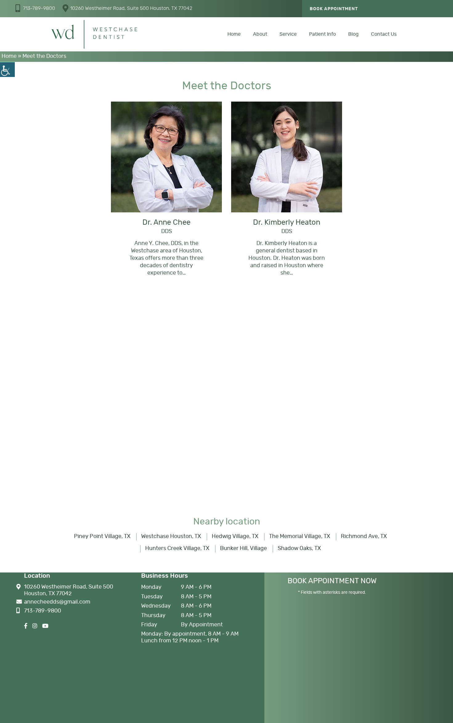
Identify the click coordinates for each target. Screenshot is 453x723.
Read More (166, 192)
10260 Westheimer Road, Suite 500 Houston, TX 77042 (131, 8)
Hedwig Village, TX (235, 536)
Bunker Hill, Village (243, 548)
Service (288, 34)
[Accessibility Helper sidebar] (7, 69)
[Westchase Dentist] (94, 34)
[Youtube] (45, 626)
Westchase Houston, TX (171, 536)
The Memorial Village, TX (299, 536)
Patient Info (322, 34)
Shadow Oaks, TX (299, 548)
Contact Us (384, 34)
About (260, 34)
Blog (353, 34)
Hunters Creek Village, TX (177, 548)
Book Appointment (334, 9)
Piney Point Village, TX (102, 536)
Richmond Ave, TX (364, 536)
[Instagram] (34, 626)
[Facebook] (25, 626)
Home (234, 34)
